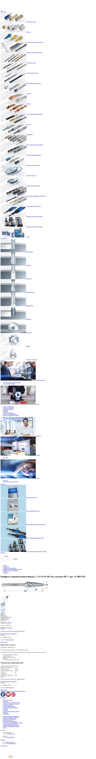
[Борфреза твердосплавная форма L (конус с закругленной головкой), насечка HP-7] (6, 601)
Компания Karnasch (40, 380)
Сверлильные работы (8, 407)
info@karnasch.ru (10, 639)
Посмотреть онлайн (5, 633)
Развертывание (29, 305)
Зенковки (29, 93)
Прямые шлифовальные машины (34, 216)
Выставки (5, 457)
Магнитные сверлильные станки (34, 226)
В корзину (3, 622)
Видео (37, 404)
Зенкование (29, 278)
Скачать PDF (13, 633)
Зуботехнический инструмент (34, 206)
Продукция (3, 11)
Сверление (28, 265)
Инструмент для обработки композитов (36, 196)
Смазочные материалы (31, 359)
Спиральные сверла (31, 62)
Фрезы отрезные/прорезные (33, 185)
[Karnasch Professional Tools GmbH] (48, 8)
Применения (4, 238)
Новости (38, 455)
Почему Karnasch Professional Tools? (12, 382)
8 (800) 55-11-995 (10, 742)
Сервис (37, 478)
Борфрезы (5, 410)
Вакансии (38, 436)
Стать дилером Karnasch (9, 383)
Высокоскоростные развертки (34, 83)
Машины (28, 346)
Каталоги (3, 484)
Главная (2, 691)
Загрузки (5, 480)
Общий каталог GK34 (31, 497)
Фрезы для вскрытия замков (10, 414)
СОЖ (28, 237)
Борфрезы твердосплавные (33, 165)
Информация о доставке (6, 627)
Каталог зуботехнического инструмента (35, 524)
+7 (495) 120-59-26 (10, 737)
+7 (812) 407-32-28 (10, 733)
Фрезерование (29, 251)
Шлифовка (28, 319)
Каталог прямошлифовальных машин (35, 538)
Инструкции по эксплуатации (10, 481)
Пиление (5, 411)
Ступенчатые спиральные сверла (34, 114)
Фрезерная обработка (8, 409)
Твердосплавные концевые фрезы (35, 144)
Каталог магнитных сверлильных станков (36, 551)
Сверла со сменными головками (11, 415)
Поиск (15, 559)
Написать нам (4, 642)
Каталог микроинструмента (32, 511)
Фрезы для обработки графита (34, 155)
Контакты (3, 552)
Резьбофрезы (30, 134)
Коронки (29, 32)
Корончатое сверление (8, 413)
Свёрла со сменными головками (34, 52)
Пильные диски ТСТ (32, 175)
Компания (3, 360)
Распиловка (29, 332)
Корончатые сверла (31, 21)
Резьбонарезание (30, 292)
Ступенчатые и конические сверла (35, 42)
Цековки (29, 103)
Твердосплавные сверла (32, 73)
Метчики (29, 124)
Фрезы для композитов (8, 406)
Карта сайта (7, 691)
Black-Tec (3, 614)
